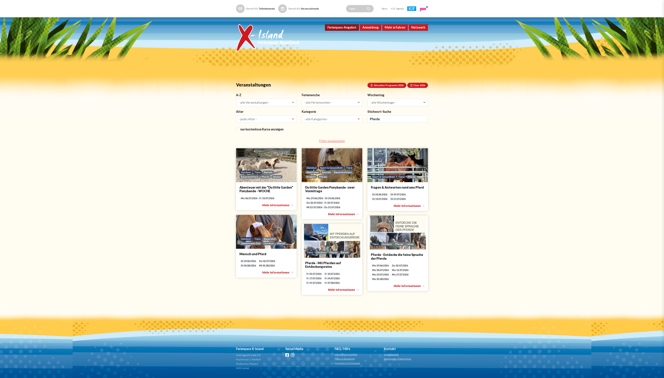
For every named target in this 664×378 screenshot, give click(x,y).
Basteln (268, 172)
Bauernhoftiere (249, 176)
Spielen (277, 176)
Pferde (265, 176)
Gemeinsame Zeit (250, 243)
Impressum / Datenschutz (397, 358)
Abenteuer (313, 172)
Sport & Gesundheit (331, 167)
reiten (410, 244)
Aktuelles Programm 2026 (388, 85)
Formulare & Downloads (347, 363)
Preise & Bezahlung (345, 358)
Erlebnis (311, 176)
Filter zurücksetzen (332, 141)
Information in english (346, 354)
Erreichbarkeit (391, 354)
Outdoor (246, 172)
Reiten (344, 252)
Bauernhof (270, 239)
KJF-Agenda (397, 8)
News (385, 8)
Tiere (257, 172)
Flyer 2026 (419, 85)
